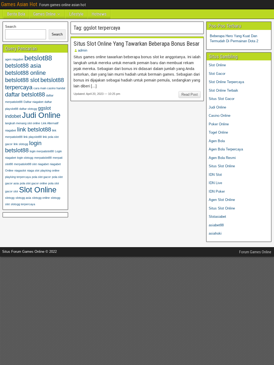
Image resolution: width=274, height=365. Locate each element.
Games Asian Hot (19, 4)
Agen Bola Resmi (222, 158)
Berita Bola (16, 14)
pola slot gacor (41, 176)
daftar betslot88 (25, 94)
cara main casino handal (49, 88)
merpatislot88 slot (25, 164)
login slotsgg (25, 157)
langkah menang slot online (22, 123)
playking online (49, 170)
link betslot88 (34, 129)
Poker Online (219, 124)
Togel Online (218, 132)
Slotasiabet (217, 217)
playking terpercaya (18, 176)
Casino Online (219, 116)
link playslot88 (33, 136)
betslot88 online (25, 72)
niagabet (43, 164)
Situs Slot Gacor (221, 99)
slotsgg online (41, 197)
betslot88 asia (23, 65)
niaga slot (33, 170)
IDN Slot (215, 175)
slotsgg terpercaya (23, 204)
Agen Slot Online (222, 200)
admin (82, 50)
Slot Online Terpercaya (226, 82)
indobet (13, 116)
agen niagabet (14, 59)
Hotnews (99, 14)
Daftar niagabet (33, 101)
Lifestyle (76, 14)
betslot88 (38, 58)
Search (10, 27)
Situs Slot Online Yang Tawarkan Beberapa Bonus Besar (137, 43)
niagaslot (20, 170)
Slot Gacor (217, 74)
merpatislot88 (43, 157)
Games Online (44, 14)
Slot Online (37, 189)
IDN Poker (217, 191)
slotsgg (9, 197)
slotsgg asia (23, 197)
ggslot (44, 108)
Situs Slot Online (222, 166)
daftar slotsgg (28, 108)
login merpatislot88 (42, 151)
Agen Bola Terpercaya (226, 149)
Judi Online (41, 115)
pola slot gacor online (33, 183)
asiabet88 (216, 225)
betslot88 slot (22, 80)
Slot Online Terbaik (223, 90)
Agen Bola (217, 141)
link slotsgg (21, 144)
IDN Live (215, 183)
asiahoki (215, 233)
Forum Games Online (255, 252)
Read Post (189, 94)
